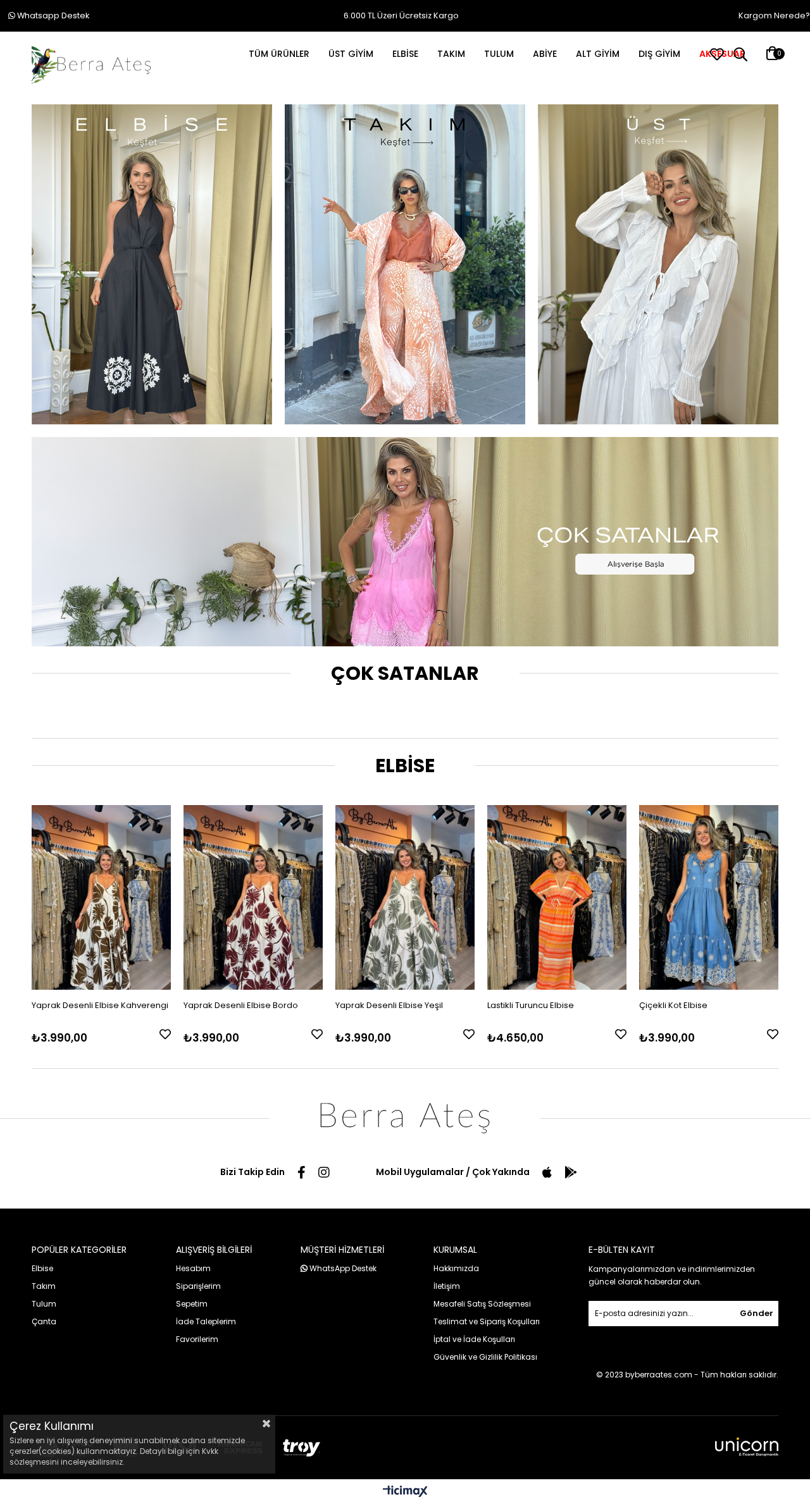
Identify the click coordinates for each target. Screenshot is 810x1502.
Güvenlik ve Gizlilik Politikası (485, 1356)
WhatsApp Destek (342, 1268)
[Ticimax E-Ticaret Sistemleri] (405, 1492)
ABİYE (545, 53)
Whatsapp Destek (52, 15)
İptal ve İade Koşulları (474, 1339)
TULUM (499, 53)
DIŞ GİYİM (659, 53)
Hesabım (193, 1268)
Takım (44, 1286)
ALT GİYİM (598, 53)
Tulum (44, 1303)
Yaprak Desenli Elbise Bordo (241, 1005)
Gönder (756, 1313)
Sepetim (192, 1303)
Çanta (44, 1321)
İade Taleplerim (206, 1321)
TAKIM (451, 53)
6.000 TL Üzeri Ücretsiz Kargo (401, 15)
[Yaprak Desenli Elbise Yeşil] (405, 897)
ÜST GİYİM (350, 53)
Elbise (42, 1268)
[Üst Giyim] (658, 264)
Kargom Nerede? (774, 15)
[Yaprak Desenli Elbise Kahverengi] (101, 897)
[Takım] (405, 264)
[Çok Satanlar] (405, 541)
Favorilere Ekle (165, 1034)
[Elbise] (152, 264)
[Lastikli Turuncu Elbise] (556, 897)
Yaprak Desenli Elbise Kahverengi (100, 1005)
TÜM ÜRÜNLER (279, 53)
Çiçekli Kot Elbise (673, 1005)
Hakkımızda (456, 1268)
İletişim (446, 1286)
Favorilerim (197, 1339)
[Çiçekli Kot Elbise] (708, 897)
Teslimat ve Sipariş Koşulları (486, 1321)
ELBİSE (405, 53)
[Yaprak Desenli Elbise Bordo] (253, 897)
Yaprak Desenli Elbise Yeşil (389, 1005)
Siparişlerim (198, 1286)
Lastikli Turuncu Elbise (530, 1005)
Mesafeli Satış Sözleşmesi (482, 1303)
